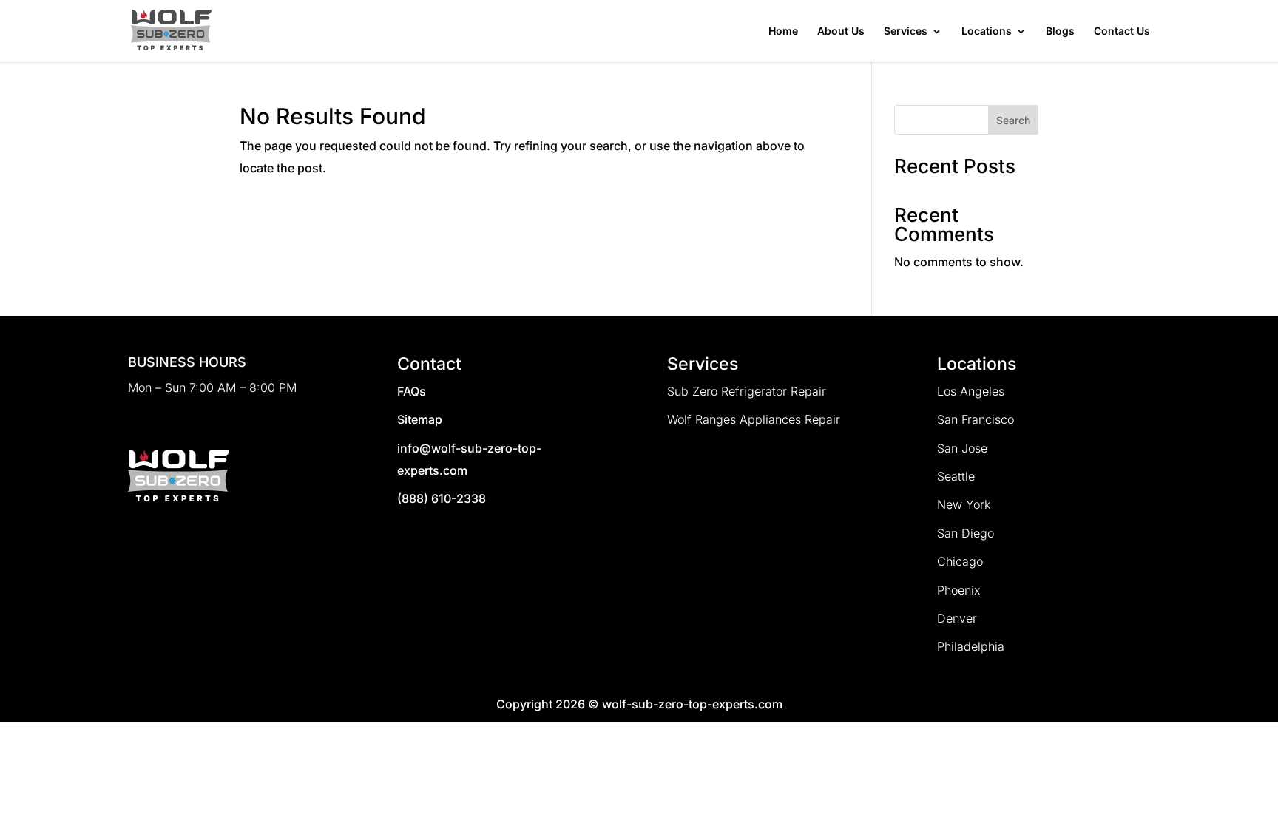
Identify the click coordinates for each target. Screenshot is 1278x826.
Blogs (1060, 31)
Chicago (960, 561)
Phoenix (959, 590)
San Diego (965, 533)
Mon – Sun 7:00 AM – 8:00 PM (212, 387)
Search (1013, 120)
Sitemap (419, 419)
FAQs (411, 391)
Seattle (956, 476)
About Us (841, 31)
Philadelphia (970, 646)
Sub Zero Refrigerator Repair (746, 391)
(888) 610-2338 (441, 498)
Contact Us (1122, 31)
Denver (957, 618)
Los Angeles (970, 391)
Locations (986, 31)
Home (783, 31)
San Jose (962, 448)
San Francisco (975, 419)
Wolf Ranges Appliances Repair (753, 419)
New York (963, 504)
